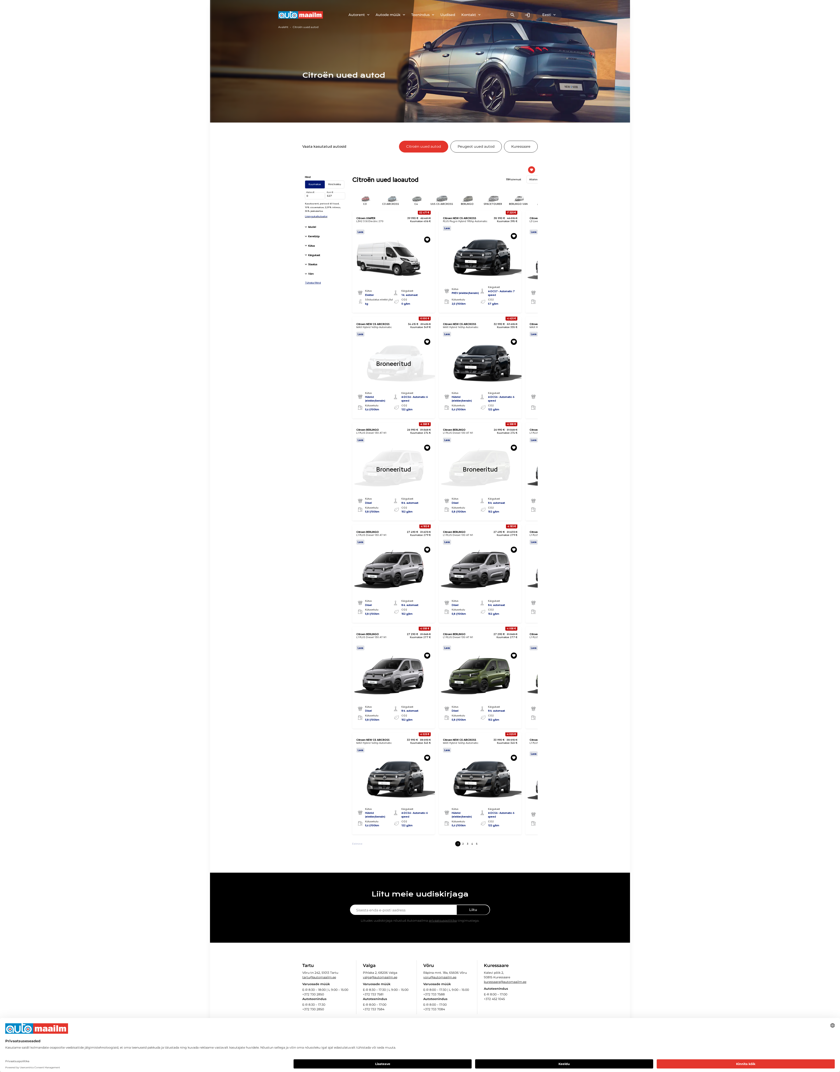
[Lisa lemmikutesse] (427, 240)
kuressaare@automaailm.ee (505, 982)
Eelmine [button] (357, 843)
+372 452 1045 (494, 999)
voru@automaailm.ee (439, 977)
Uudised (447, 15)
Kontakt (468, 15)
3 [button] (467, 843)
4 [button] (472, 843)
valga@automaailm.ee (380, 977)
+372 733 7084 (434, 1009)
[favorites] (531, 169)
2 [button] (463, 843)
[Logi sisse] (527, 15)
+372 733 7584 (373, 1009)
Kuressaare (520, 146)
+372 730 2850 (313, 994)
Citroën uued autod (423, 146)
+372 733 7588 (434, 994)
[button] (324, 226)
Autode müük (388, 15)
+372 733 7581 (373, 994)
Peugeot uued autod (476, 146)
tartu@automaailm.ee (319, 977)
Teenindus (420, 15)
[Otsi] (512, 15)
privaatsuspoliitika (443, 921)
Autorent (356, 15)
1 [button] (457, 843)
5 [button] (477, 843)
